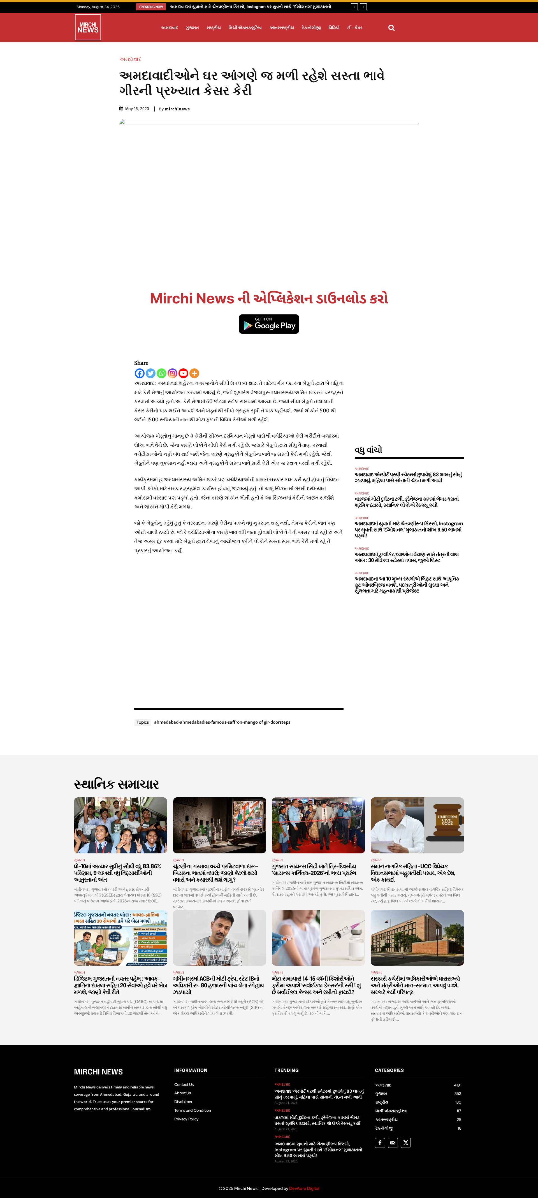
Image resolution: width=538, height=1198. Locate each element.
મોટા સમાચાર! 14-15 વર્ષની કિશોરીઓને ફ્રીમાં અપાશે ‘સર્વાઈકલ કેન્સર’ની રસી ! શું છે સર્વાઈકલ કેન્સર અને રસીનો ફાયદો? (316, 985)
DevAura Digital (304, 1188)
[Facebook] (140, 373)
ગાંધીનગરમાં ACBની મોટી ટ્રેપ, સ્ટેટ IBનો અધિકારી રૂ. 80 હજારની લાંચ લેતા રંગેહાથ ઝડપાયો (218, 985)
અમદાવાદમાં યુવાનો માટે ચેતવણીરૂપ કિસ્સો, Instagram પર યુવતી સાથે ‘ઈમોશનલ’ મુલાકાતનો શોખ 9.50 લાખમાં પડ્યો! (409, 529)
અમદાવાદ (130, 59)
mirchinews (177, 109)
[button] (391, 28)
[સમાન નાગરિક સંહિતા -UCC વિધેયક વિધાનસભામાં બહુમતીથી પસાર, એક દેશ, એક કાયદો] (417, 825)
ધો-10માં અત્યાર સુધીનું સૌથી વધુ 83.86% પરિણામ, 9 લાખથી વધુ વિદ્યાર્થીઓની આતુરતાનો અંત (117, 873)
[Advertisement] (239, 630)
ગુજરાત (79, 860)
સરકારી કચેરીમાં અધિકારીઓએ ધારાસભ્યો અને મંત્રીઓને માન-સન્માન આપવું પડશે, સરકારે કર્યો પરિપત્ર (415, 985)
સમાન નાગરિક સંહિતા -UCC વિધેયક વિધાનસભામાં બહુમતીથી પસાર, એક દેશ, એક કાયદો (413, 873)
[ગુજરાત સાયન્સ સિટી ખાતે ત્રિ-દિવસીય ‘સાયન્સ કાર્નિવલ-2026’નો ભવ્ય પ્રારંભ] (318, 825)
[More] (194, 373)
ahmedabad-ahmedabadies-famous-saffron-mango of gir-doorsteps (222, 722)
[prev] (354, 6)
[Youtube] (183, 373)
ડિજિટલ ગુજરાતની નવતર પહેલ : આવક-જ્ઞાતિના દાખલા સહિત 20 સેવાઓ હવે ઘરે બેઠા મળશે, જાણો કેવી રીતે (120, 985)
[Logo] (88, 28)
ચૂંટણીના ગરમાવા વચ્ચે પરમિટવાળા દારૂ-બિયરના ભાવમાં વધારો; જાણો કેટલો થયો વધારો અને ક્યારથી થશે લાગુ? (215, 873)
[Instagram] (172, 373)
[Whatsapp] (161, 373)
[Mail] (393, 1143)
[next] (363, 6)
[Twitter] (151, 373)
